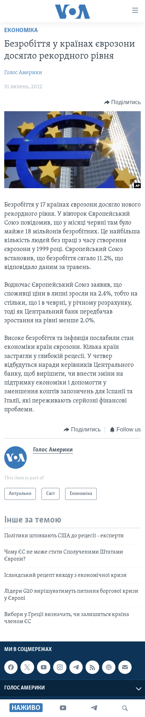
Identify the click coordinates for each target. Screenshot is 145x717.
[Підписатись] (125, 667)
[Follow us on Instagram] (60, 667)
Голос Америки (23, 73)
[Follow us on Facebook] (11, 667)
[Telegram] (94, 708)
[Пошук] (124, 708)
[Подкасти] (108, 667)
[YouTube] (63, 708)
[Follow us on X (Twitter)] (27, 667)
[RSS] (92, 667)
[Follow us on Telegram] (76, 667)
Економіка (21, 31)
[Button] (122, 102)
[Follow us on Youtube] (43, 667)
